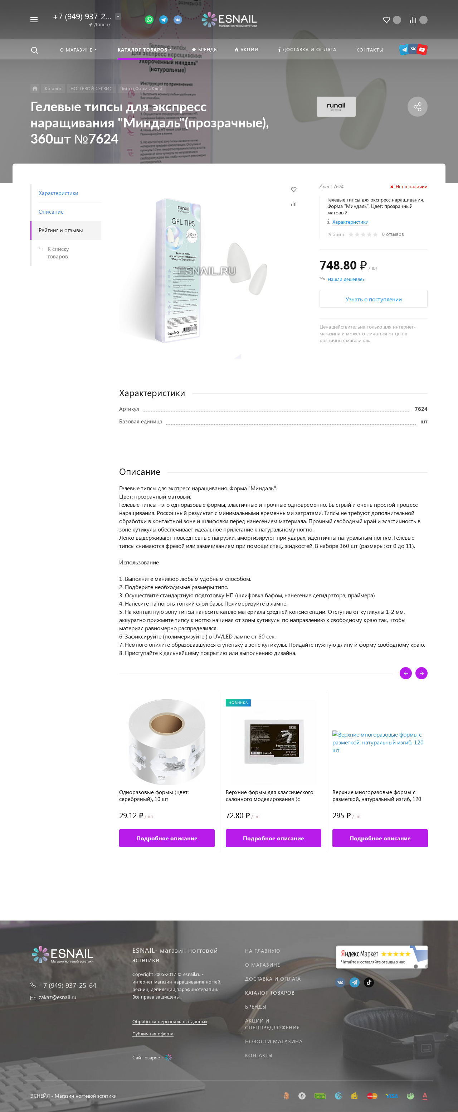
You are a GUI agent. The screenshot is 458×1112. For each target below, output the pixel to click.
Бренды (256, 1006)
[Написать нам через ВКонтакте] (178, 19)
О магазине (262, 964)
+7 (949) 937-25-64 (87, 15)
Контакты (259, 1055)
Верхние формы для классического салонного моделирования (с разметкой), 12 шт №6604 (269, 795)
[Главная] (34, 88)
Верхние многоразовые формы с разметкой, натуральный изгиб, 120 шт (376, 795)
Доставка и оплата (273, 978)
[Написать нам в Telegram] (166, 19)
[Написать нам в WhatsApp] (152, 19)
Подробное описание (167, 838)
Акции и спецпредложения (272, 1024)
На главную (262, 950)
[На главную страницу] (229, 19)
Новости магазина (274, 1041)
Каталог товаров (270, 992)
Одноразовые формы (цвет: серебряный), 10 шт (154, 795)
